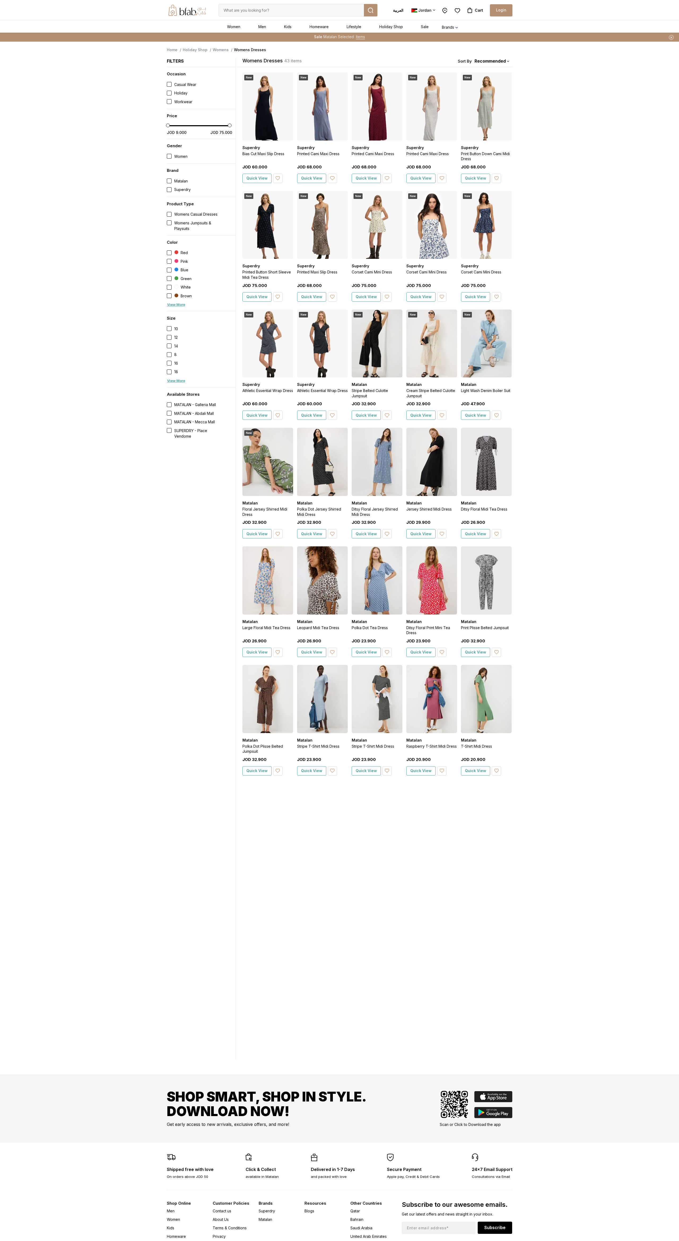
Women (233, 26)
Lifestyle (354, 26)
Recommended (490, 61)
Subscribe (495, 1227)
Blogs (309, 1211)
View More (176, 304)
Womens (221, 49)
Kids (287, 26)
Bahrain (356, 1219)
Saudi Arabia (361, 1228)
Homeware (319, 26)
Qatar (355, 1211)
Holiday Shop (391, 26)
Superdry (267, 1211)
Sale (425, 26)
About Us (221, 1219)
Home (172, 49)
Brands (448, 27)
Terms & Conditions (230, 1228)
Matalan (265, 1219)
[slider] (168, 125)
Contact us (222, 1211)
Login (501, 10)
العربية (398, 10)
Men (262, 26)
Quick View (257, 178)
